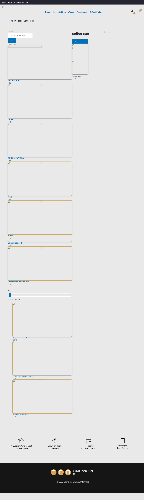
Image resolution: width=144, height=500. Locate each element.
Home (10, 21)
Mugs (10, 236)
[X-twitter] (68, 472)
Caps (10, 119)
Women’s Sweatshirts (20, 414)
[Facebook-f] (53, 472)
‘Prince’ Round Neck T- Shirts (23, 376)
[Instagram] (61, 472)
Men (10, 197)
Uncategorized (15, 243)
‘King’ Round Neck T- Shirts (22, 338)
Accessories (14, 80)
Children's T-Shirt (16, 158)
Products (18, 21)
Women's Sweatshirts (18, 282)
